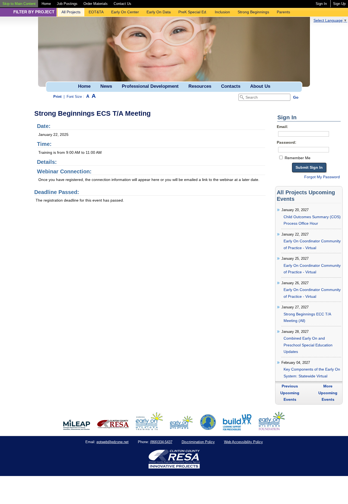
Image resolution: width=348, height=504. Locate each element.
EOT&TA (96, 12)
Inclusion (222, 12)
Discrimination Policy (198, 442)
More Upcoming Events (327, 393)
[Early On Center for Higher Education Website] (208, 429)
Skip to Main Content (19, 4)
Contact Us (122, 4)
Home (46, 4)
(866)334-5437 (161, 442)
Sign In (321, 4)
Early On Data (159, 12)
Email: (282, 126)
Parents (283, 12)
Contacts (230, 86)
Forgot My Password (322, 177)
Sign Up (339, 4)
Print (57, 97)
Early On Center (125, 12)
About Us (260, 86)
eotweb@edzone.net (113, 442)
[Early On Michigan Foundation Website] (271, 429)
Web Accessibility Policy (243, 442)
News (106, 86)
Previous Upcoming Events (289, 393)
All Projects (70, 12)
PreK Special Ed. (192, 12)
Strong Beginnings (253, 12)
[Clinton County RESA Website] (113, 429)
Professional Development (150, 86)
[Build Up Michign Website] (237, 429)
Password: (286, 142)
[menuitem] (19, 3)
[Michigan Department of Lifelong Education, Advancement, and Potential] (76, 429)
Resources (199, 86)
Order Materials (95, 4)
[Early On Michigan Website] (181, 429)
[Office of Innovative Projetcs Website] (149, 429)
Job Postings (67, 4)
